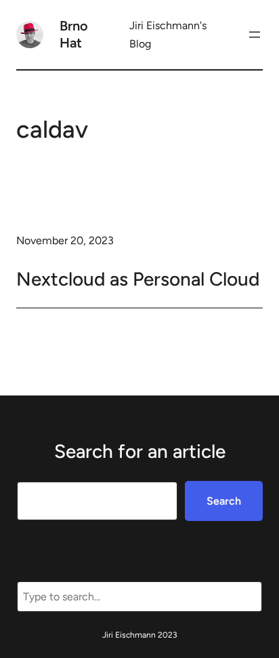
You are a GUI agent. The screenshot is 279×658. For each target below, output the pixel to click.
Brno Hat (74, 34)
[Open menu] (254, 34)
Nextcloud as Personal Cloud (137, 278)
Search (224, 501)
